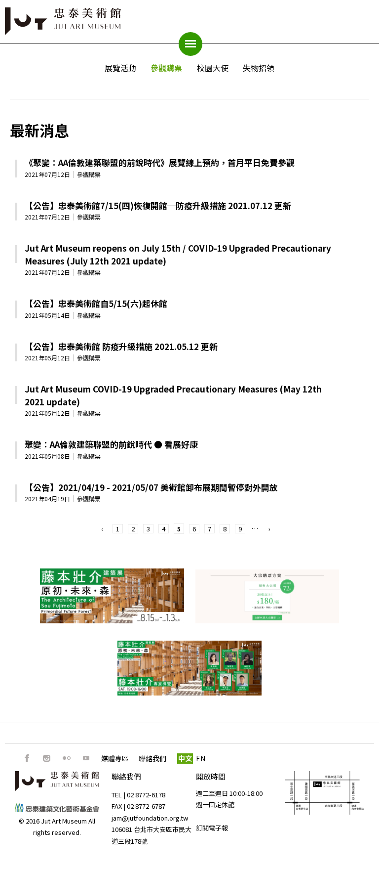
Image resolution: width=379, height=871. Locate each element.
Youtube (86, 758)
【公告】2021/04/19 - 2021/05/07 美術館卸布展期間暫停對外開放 (151, 487)
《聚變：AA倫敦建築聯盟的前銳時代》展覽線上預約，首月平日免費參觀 (160, 162)
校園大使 (212, 68)
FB (27, 758)
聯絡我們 (152, 758)
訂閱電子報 (212, 827)
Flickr (67, 758)
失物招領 (258, 68)
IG (47, 758)
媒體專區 (115, 758)
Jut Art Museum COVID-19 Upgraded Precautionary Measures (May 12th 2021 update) (173, 395)
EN (200, 758)
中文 (185, 758)
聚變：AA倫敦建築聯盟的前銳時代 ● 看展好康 (111, 444)
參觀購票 (166, 68)
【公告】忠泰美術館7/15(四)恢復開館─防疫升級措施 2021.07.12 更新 (158, 205)
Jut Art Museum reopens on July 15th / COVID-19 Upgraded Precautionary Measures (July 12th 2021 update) (178, 254)
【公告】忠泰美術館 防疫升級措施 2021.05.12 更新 (121, 346)
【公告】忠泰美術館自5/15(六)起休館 (96, 303)
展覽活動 (120, 68)
